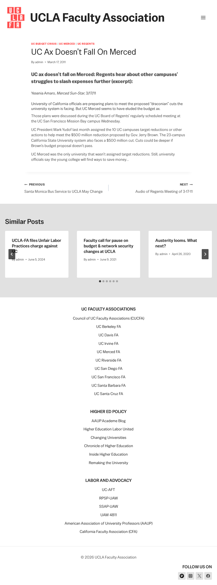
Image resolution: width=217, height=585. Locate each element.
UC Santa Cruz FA (108, 393)
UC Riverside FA (108, 360)
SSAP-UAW (108, 506)
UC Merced (67, 44)
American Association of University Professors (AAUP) (109, 523)
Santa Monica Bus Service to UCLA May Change (63, 188)
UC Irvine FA (108, 343)
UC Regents (86, 44)
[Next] (205, 254)
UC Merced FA (108, 351)
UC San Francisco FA (108, 376)
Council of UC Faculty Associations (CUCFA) (108, 318)
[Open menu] (205, 17)
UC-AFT (108, 489)
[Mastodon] (182, 576)
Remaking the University (108, 462)
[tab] (100, 281)
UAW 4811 (108, 514)
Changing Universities (108, 437)
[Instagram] (190, 576)
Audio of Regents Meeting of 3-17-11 (164, 188)
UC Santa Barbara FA (109, 385)
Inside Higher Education (108, 454)
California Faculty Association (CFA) (108, 531)
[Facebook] (208, 576)
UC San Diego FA (108, 368)
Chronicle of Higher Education (108, 445)
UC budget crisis (44, 44)
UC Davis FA (108, 335)
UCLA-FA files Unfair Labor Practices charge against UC (36, 246)
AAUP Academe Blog (109, 420)
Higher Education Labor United (108, 429)
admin (39, 62)
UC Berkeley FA (108, 326)
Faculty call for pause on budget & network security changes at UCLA (108, 246)
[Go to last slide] (11, 254)
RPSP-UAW (108, 498)
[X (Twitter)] (199, 576)
